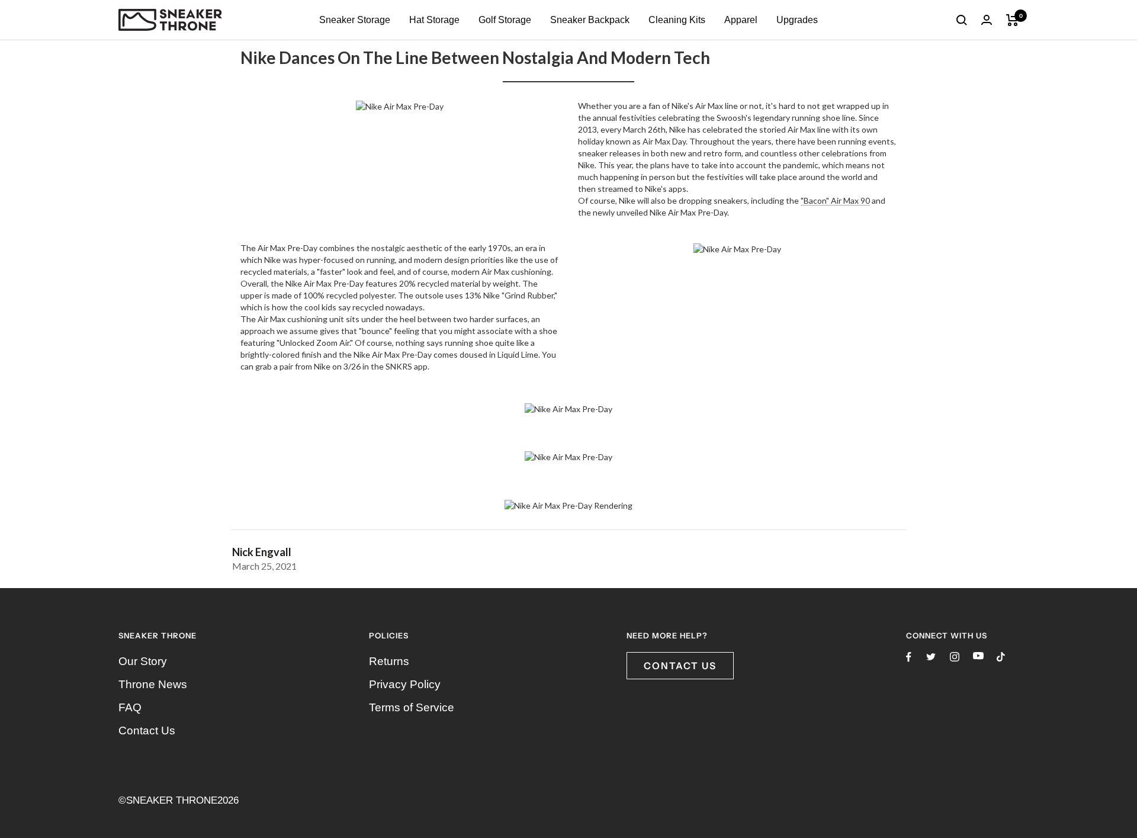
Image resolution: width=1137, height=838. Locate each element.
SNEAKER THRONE (171, 800)
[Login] (986, 20)
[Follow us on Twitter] (931, 657)
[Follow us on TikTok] (1001, 657)
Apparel (740, 20)
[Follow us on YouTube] (978, 656)
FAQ (130, 707)
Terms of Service (411, 707)
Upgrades (797, 20)
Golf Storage (504, 20)
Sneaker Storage (354, 20)
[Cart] (1012, 20)
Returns (389, 661)
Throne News (152, 684)
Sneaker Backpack (589, 20)
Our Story (142, 661)
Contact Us (146, 730)
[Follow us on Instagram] (954, 657)
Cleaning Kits (676, 20)
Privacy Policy (405, 684)
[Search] (961, 20)
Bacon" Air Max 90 (837, 200)
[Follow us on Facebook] (908, 657)
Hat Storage (434, 20)
